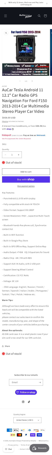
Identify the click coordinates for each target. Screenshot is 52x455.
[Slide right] (32, 81)
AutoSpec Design (15, 441)
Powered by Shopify (29, 441)
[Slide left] (20, 81)
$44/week (41, 135)
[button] (5, 16)
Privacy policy (13, 445)
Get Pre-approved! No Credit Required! (16, 138)
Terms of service (26, 445)
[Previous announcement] (5, 4)
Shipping (5, 121)
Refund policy (44, 441)
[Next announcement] (47, 4)
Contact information (27, 449)
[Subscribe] (40, 382)
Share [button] (7, 346)
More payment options (26, 186)
